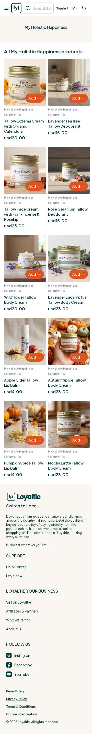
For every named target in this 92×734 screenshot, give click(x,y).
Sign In (61, 8)
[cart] (84, 8)
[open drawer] (6, 8)
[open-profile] (73, 8)
